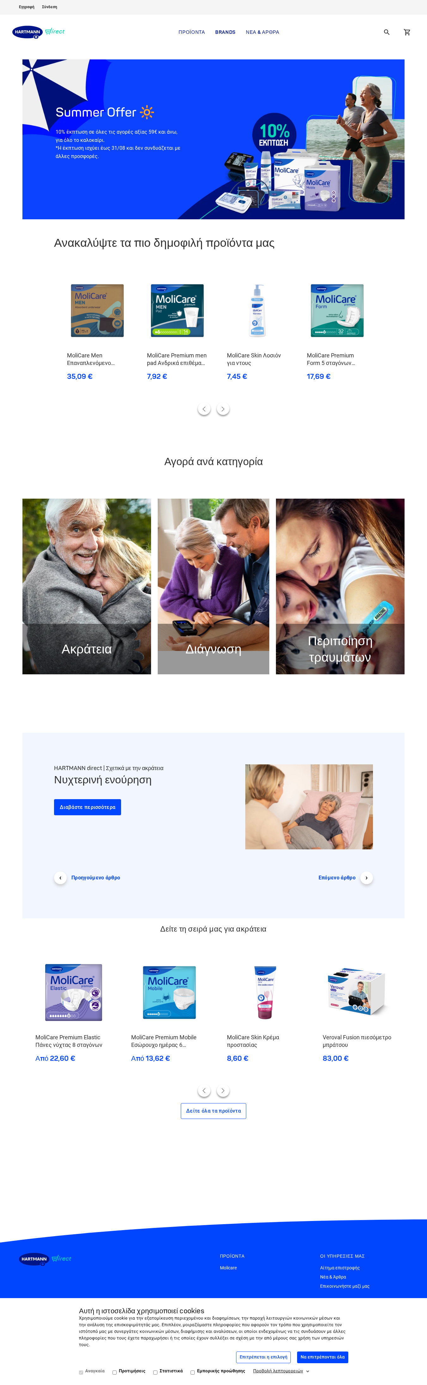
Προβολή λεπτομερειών (278, 1371)
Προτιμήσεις (132, 1371)
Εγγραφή (26, 7)
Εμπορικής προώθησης (221, 1371)
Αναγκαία (95, 1371)
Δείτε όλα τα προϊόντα (213, 1111)
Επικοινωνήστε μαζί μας (345, 1286)
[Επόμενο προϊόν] (223, 408)
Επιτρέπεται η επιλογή (263, 1357)
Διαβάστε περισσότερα (87, 807)
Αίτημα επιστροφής (340, 1267)
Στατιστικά (171, 1371)
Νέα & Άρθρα (262, 32)
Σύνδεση (49, 7)
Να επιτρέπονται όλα (323, 1357)
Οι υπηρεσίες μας (342, 1256)
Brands (225, 32)
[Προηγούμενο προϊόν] (204, 408)
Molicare (228, 1267)
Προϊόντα (192, 32)
